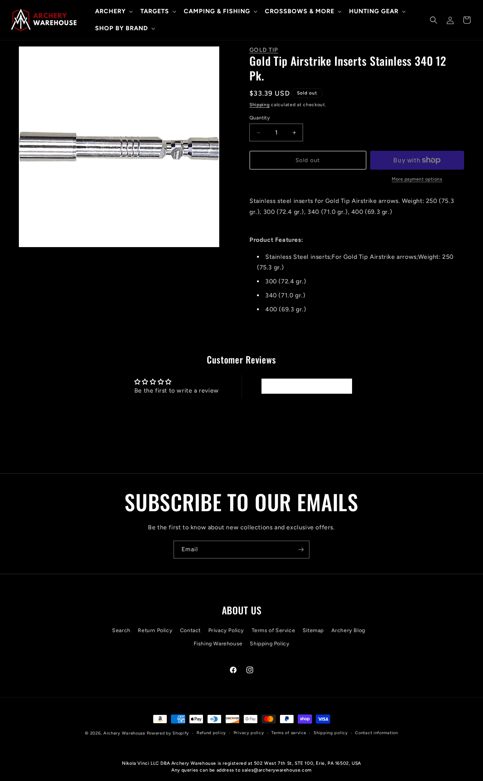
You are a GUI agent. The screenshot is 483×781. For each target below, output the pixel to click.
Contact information (376, 732)
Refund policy (211, 732)
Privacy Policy (226, 630)
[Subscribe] (300, 549)
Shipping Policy (269, 643)
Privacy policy (249, 732)
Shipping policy (331, 732)
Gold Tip (263, 49)
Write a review (306, 386)
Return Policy (155, 630)
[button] (113, 11)
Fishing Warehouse (218, 643)
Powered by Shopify (168, 733)
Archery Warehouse (124, 733)
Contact (190, 630)
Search (121, 630)
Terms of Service (273, 630)
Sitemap (313, 630)
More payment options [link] (417, 179)
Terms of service (288, 732)
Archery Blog (348, 630)
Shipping (259, 104)
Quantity (259, 118)
